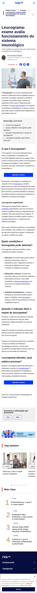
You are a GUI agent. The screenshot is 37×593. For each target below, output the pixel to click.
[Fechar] (34, 576)
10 (25, 485)
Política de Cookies (26, 585)
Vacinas (16, 523)
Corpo (14, 498)
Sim (8, 417)
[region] (18, 583)
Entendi (18, 589)
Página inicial (11, 10)
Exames (23, 10)
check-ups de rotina (18, 105)
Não (17, 417)
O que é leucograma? (14, 125)
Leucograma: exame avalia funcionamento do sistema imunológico (16, 14)
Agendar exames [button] (18, 175)
